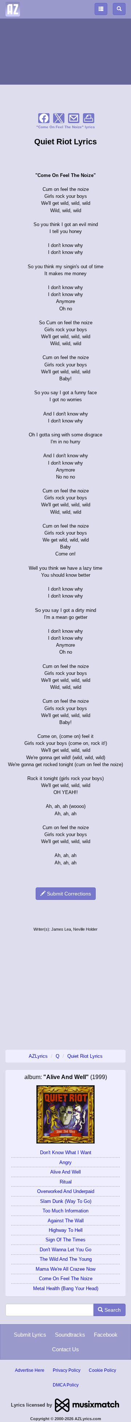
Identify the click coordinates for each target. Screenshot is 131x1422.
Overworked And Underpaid (65, 1191)
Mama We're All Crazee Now (65, 1269)
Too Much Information (65, 1211)
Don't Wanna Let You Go (65, 1249)
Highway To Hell (66, 1230)
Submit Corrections (68, 894)
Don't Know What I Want (65, 1152)
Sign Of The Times (65, 1239)
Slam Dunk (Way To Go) (65, 1201)
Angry (65, 1162)
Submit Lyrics (30, 1334)
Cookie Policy (102, 1370)
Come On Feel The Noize (65, 1278)
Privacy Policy (66, 1370)
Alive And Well (65, 1172)
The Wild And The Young (66, 1259)
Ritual (66, 1182)
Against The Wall (66, 1220)
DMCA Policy (66, 1385)
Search (112, 1310)
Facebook (106, 1334)
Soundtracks (70, 1334)
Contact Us (65, 1349)
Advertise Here (29, 1370)
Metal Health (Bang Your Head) (65, 1288)
